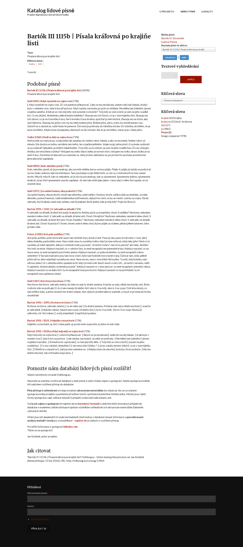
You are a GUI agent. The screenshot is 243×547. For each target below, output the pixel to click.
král (40, 64)
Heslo (31, 506)
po (162, 128)
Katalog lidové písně (50, 10)
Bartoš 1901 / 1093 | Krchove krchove (49, 302)
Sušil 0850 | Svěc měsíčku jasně (44, 165)
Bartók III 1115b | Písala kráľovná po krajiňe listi (54, 90)
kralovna (166, 121)
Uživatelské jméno (38, 493)
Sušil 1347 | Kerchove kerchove (45, 280)
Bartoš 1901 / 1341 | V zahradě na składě (50, 209)
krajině (165, 117)
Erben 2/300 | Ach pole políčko (45, 234)
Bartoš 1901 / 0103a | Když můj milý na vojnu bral (55, 331)
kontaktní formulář (89, 403)
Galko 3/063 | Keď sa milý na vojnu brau (50, 137)
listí (163, 125)
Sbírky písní (188, 11)
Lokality (207, 11)
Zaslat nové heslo (40, 519)
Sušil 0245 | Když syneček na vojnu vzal (49, 101)
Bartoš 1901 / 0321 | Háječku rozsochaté (50, 320)
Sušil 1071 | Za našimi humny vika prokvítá (51, 190)
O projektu (166, 11)
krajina (32, 64)
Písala (164, 132)
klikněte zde (70, 426)
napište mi (80, 420)
